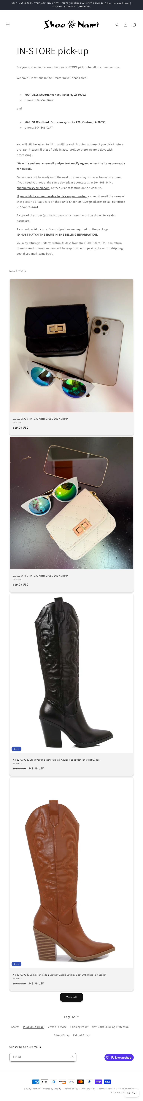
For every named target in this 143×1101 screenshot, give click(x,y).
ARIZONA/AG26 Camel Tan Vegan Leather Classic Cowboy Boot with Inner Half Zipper (59, 974)
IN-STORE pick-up (33, 1027)
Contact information (124, 1092)
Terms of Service (57, 1027)
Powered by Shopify (51, 1088)
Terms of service (107, 1088)
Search (15, 1027)
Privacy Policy (61, 1035)
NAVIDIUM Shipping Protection (110, 1027)
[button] (8, 25)
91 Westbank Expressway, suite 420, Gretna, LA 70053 (69, 122)
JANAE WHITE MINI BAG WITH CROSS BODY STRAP (40, 575)
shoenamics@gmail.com (33, 188)
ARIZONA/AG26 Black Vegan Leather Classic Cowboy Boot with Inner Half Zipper (56, 759)
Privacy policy (88, 1088)
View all (71, 997)
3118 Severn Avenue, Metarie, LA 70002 (59, 95)
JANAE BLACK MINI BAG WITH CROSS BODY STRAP (40, 418)
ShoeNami (36, 1088)
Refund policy (71, 1088)
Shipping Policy (79, 1027)
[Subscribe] (72, 1057)
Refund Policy (81, 1035)
